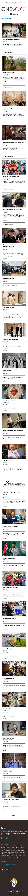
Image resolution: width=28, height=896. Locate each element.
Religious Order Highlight (9, 248)
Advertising (7, 869)
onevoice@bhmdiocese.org (16, 855)
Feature (5, 41)
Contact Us (6, 871)
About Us (6, 866)
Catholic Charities (7, 771)
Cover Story (6, 74)
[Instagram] (7, 838)
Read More (5, 48)
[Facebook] (2, 838)
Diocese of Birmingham (10, 864)
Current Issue (7, 873)
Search (15, 14)
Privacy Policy (9, 893)
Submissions (7, 868)
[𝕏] (4, 838)
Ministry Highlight (7, 178)
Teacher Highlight (7, 528)
